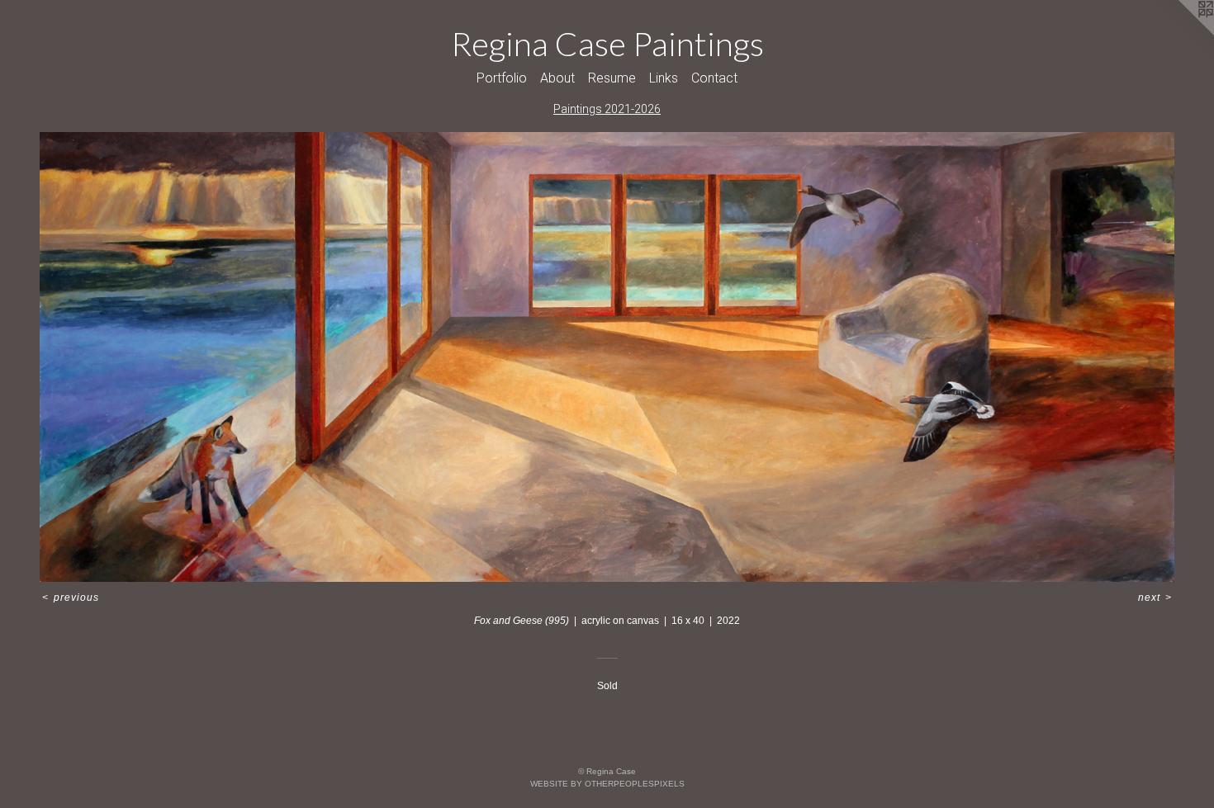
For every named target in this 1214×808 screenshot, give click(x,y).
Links (663, 78)
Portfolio (502, 78)
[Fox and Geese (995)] (607, 357)
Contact (714, 78)
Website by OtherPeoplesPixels (607, 783)
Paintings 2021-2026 (607, 109)
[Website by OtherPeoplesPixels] (1181, 33)
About (557, 78)
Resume (612, 78)
